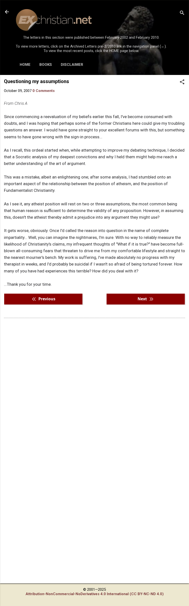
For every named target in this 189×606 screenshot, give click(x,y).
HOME (25, 64)
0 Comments (43, 91)
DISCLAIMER (72, 64)
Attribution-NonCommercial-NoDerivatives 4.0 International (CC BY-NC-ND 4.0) (95, 594)
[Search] (182, 13)
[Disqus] (94, 384)
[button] (182, 82)
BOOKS (45, 64)
